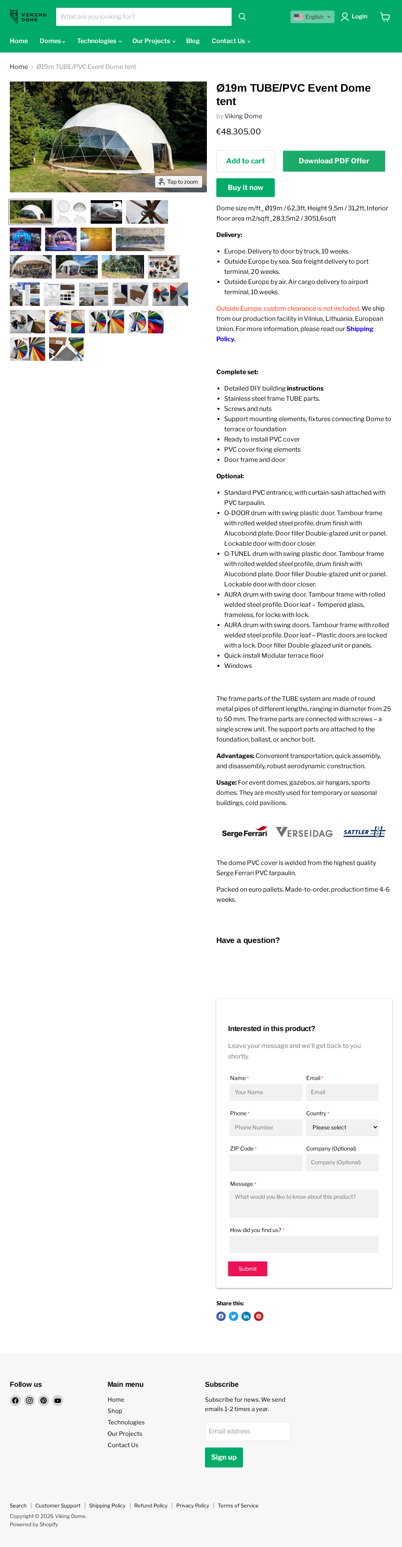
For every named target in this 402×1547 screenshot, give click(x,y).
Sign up (224, 1457)
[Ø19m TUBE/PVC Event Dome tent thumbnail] (31, 211)
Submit (248, 1268)
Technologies (97, 41)
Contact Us (229, 41)
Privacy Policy (192, 1505)
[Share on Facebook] (221, 1316)
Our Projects (151, 41)
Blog (193, 41)
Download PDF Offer (334, 161)
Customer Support (57, 1505)
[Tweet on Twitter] (233, 1316)
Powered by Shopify (34, 1524)
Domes (51, 41)
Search (18, 1505)
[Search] (242, 17)
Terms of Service (238, 1505)
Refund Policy (151, 1505)
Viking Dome (243, 116)
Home (19, 41)
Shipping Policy (107, 1505)
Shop (115, 1411)
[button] (312, 17)
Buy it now (245, 187)
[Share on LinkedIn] (246, 1316)
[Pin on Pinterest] (258, 1316)
